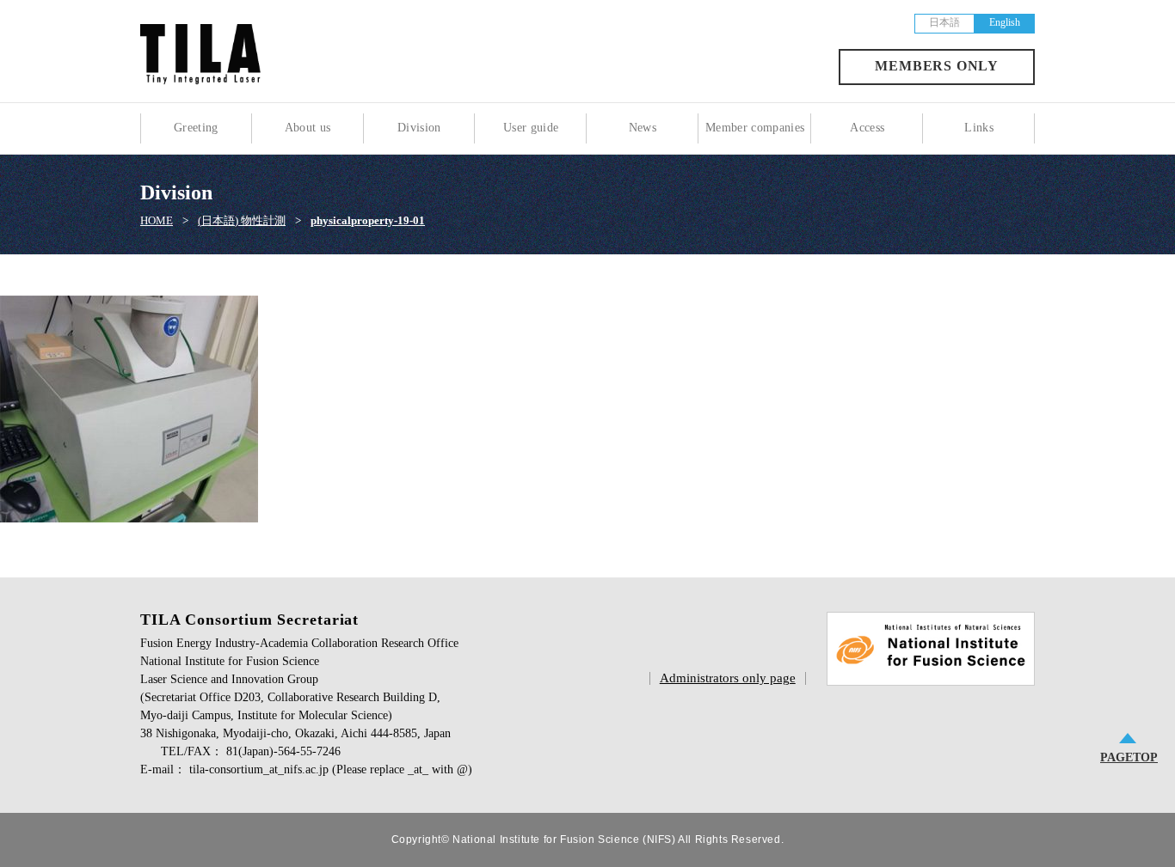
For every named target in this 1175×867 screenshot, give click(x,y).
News (642, 127)
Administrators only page (728, 678)
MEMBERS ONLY (937, 65)
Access (867, 127)
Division (419, 127)
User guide (531, 127)
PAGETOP (1129, 757)
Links (979, 127)
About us (308, 127)
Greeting (196, 127)
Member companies (755, 127)
